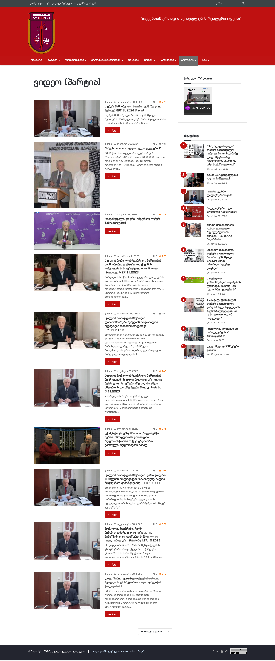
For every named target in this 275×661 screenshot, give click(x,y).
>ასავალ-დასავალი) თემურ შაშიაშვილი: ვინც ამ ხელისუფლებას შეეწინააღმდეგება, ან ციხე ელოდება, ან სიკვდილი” (223, 309)
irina (109, 102)
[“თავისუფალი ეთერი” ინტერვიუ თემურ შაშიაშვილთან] (67, 231)
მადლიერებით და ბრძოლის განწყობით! (222, 210)
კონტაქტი (36, 3)
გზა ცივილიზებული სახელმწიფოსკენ (71, 3)
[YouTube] (222, 651)
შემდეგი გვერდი (152, 631)
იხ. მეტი (112, 130)
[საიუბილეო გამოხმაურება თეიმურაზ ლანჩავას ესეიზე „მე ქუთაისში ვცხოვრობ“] (194, 280)
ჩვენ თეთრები (74, 60)
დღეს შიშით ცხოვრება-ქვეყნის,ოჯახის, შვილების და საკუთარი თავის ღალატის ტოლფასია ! (133, 582)
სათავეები (167, 60)
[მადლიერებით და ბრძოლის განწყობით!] (194, 213)
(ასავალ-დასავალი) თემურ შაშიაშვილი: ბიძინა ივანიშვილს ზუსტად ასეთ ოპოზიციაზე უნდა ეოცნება (220, 259)
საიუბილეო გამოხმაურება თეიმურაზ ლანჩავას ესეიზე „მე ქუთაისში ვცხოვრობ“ (224, 284)
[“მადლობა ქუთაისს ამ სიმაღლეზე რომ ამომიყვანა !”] (194, 334)
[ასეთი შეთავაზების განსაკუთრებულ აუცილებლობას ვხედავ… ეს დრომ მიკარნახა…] (194, 230)
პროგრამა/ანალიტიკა (105, 60)
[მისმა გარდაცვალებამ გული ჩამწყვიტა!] (194, 180)
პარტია (52, 60)
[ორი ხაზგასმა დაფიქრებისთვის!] (194, 197)
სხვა (204, 60)
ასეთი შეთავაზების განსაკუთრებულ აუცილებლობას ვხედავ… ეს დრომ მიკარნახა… (220, 232)
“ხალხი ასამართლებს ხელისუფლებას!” (133, 148)
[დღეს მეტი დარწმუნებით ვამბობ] (194, 352)
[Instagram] (226, 651)
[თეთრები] (41, 33)
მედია (148, 60)
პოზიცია (133, 60)
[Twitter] (217, 651)
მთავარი (36, 60)
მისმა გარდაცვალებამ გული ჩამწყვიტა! (222, 176)
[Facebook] (213, 651)
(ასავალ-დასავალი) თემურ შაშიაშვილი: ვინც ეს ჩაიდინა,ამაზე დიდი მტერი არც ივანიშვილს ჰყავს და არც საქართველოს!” (222, 155)
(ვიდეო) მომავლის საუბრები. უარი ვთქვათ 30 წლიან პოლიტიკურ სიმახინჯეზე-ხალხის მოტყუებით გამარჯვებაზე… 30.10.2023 (135, 479)
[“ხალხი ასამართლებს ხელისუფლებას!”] (67, 175)
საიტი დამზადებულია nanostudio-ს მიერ (118, 651)
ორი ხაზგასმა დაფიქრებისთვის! (219, 193)
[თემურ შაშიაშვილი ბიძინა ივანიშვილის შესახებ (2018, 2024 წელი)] (67, 118)
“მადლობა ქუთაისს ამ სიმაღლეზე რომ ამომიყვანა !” (222, 332)
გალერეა (187, 60)
